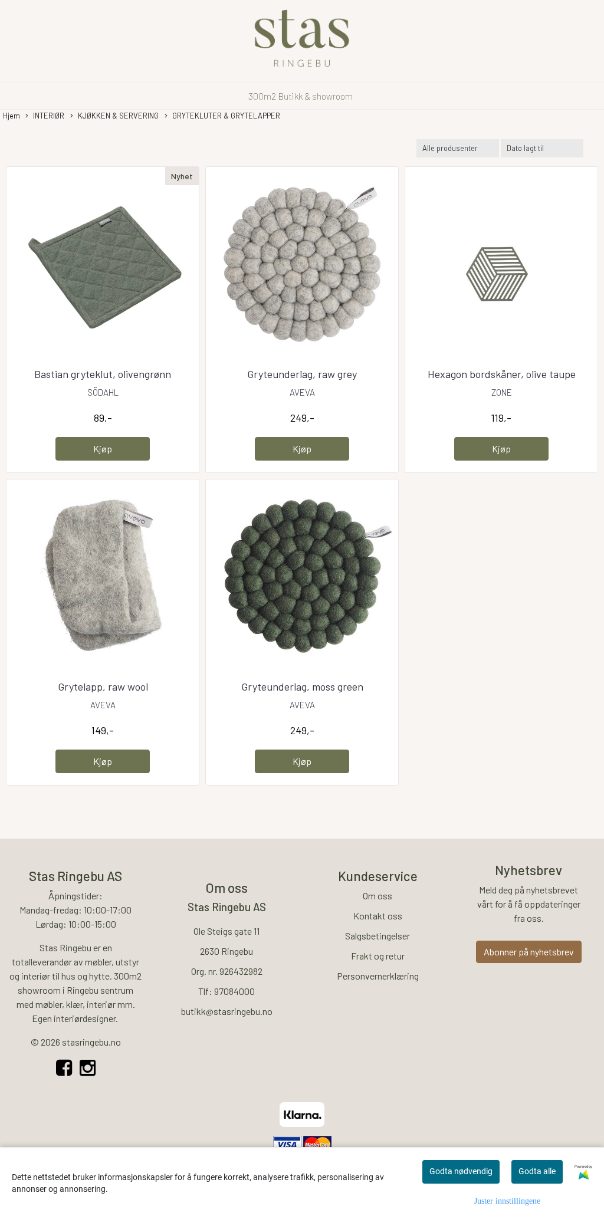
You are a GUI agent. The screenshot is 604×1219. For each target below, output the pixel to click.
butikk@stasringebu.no (227, 1011)
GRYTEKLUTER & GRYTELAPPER (226, 115)
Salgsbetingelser (377, 935)
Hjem (11, 115)
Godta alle (537, 1171)
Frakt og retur (378, 955)
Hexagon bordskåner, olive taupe (502, 373)
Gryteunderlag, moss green (302, 686)
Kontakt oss (377, 915)
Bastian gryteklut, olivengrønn (102, 373)
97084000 (234, 991)
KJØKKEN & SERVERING (118, 115)
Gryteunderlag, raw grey (302, 373)
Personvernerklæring (378, 975)
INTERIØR (48, 115)
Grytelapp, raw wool (103, 686)
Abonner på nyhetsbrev (529, 951)
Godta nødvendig (461, 1171)
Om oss (377, 895)
